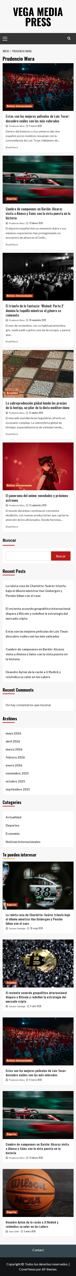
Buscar (9, 540)
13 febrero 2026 (36, 223)
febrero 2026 (15, 757)
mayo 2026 (13, 733)
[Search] (69, 38)
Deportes (11, 198)
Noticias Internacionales (19, 106)
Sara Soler (14, 1231)
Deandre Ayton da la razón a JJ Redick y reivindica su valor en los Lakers (33, 674)
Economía (12, 833)
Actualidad (12, 393)
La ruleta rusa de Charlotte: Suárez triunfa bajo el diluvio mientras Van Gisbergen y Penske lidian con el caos (36, 591)
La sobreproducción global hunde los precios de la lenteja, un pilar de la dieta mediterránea (37, 405)
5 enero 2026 (30, 1231)
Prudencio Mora (17, 126)
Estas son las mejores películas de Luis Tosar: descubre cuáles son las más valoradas (38, 118)
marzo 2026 (14, 749)
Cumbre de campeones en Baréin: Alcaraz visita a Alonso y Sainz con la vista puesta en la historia (38, 213)
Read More (12, 147)
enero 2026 (14, 765)
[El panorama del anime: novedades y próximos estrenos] (38, 466)
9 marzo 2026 (35, 126)
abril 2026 (13, 741)
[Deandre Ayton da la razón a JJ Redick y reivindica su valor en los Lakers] (38, 1193)
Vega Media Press (38, 16)
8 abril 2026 (35, 1006)
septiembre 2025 (18, 789)
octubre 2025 (15, 781)
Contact (38, 1250)
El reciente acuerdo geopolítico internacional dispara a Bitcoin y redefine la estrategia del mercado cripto (38, 613)
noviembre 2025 (17, 773)
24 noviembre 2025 (37, 320)
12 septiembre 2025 (37, 505)
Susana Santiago (17, 928)
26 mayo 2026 (36, 928)
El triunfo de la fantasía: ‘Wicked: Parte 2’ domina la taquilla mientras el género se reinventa (35, 310)
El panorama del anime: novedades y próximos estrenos (37, 498)
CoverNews (27, 1269)
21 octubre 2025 (36, 412)
